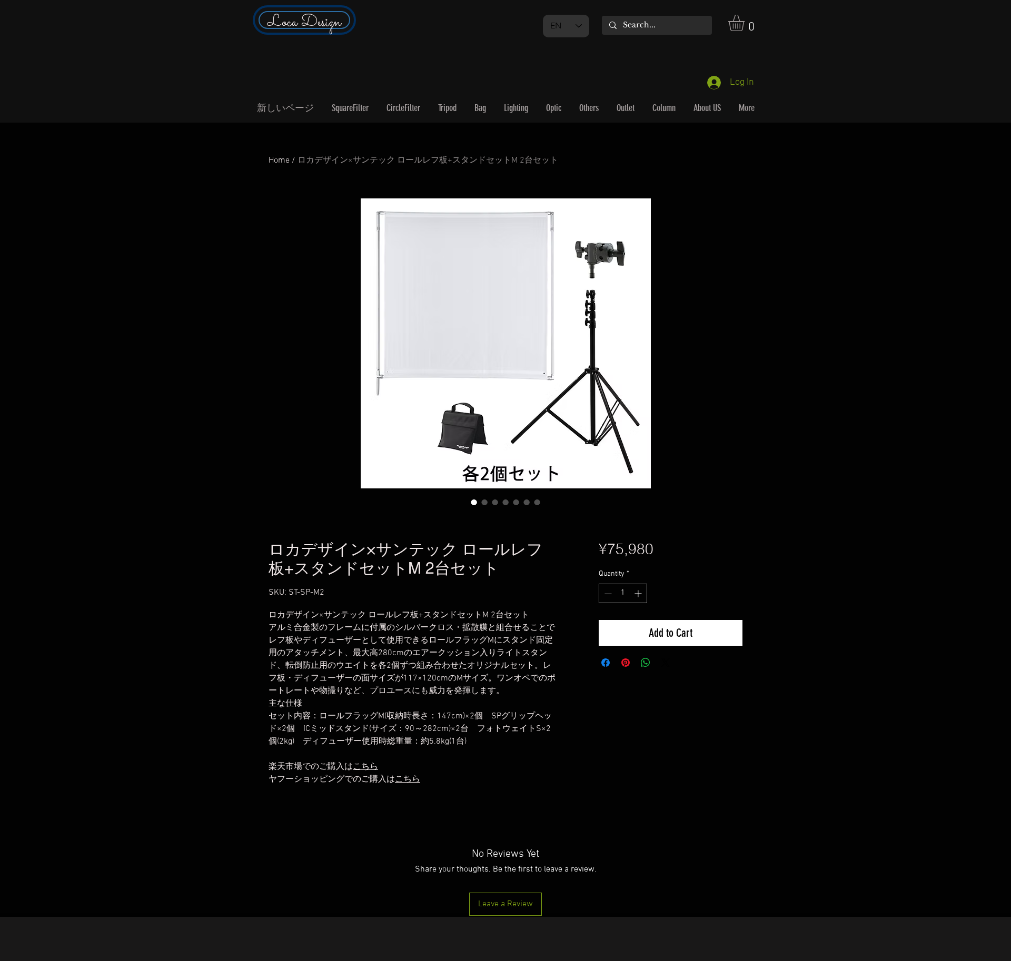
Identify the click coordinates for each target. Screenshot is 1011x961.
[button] (746, 23)
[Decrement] (606, 593)
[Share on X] (665, 662)
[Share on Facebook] (605, 662)
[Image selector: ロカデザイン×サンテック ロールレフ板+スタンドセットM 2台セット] (474, 502)
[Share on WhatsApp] (645, 662)
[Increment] (639, 593)
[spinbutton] (622, 593)
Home (279, 160)
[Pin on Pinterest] (625, 662)
